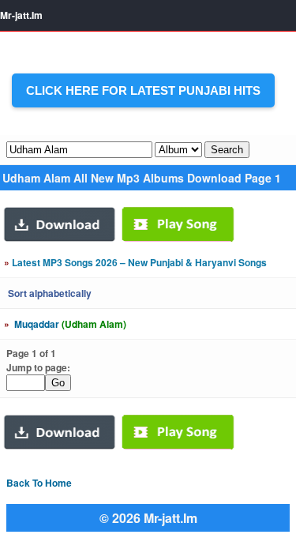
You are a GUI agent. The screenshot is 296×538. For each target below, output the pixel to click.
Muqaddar (65, 324)
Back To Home (39, 483)
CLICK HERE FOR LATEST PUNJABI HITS (143, 90)
